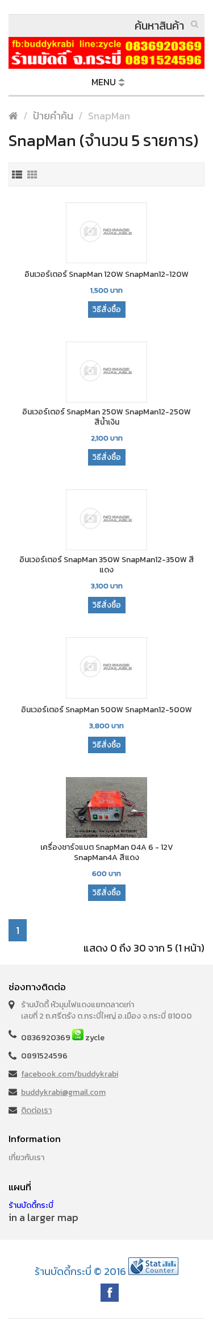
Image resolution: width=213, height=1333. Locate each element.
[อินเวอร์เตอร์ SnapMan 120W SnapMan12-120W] (106, 233)
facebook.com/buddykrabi (69, 1074)
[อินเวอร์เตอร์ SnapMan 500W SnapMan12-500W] (106, 668)
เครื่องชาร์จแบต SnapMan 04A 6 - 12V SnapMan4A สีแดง (106, 852)
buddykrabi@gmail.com (63, 1092)
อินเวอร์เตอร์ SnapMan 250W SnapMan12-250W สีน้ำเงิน (106, 417)
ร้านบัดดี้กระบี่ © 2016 (80, 1271)
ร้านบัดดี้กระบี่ (31, 1205)
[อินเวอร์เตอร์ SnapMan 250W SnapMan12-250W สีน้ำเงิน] (106, 373)
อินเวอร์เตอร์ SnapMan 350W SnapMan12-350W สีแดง (106, 565)
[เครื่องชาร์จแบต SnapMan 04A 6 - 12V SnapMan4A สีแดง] (106, 808)
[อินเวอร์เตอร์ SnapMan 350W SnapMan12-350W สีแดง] (106, 520)
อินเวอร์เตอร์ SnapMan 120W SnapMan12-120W (106, 274)
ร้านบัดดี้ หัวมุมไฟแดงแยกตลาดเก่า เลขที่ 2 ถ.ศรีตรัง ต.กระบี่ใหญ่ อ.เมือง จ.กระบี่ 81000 (106, 1010)
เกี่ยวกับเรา (26, 1158)
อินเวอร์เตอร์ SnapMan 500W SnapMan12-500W (106, 710)
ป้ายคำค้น (53, 115)
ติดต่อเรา (36, 1110)
